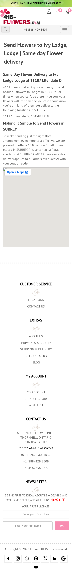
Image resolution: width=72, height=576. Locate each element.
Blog (36, 362)
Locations (36, 300)
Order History (36, 399)
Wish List (36, 405)
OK (62, 525)
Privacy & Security (36, 343)
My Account (36, 392)
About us (36, 336)
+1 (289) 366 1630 (38, 455)
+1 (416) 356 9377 (36, 468)
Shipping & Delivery (36, 349)
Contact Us (36, 306)
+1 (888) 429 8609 (35, 29)
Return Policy (36, 356)
